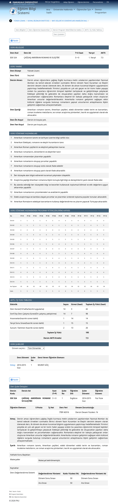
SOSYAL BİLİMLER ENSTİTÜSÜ (38, 21)
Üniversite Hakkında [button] (63, 9)
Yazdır (15, 40)
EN (108, 2)
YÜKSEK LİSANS (19, 21)
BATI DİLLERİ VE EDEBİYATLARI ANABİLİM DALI (69, 21)
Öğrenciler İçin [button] (84, 9)
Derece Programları (100, 11)
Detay (12, 365)
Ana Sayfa (49, 11)
